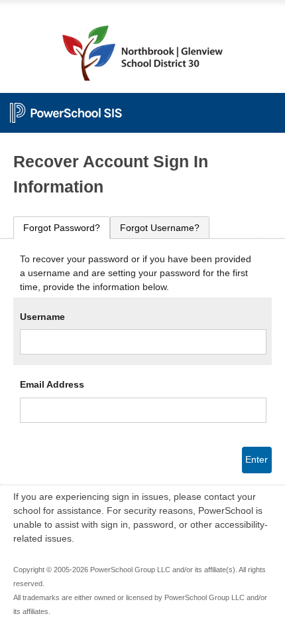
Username (42, 316)
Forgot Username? (160, 227)
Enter (256, 459)
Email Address (52, 384)
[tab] (61, 228)
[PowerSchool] (142, 106)
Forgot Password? (61, 227)
